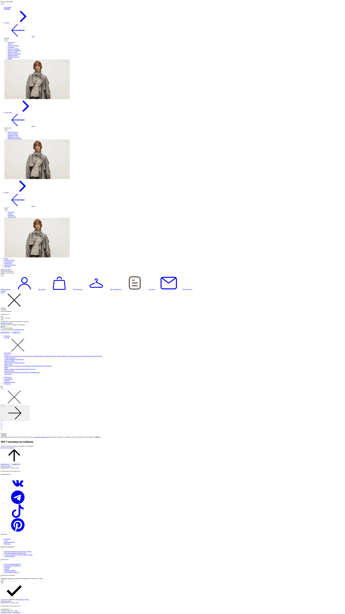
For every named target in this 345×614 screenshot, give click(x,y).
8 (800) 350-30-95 (19, 329)
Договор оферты (9, 556)
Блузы (38, 372)
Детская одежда (9, 371)
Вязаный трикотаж (13, 57)
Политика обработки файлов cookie (15, 553)
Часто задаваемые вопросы (12, 564)
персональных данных (22, 599)
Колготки (22, 362)
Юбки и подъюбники (14, 50)
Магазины (7, 383)
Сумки (10, 213)
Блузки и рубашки (13, 49)
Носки (6, 362)
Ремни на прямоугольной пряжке (14, 369)
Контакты (7, 544)
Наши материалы (9, 382)
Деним (10, 58)
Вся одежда (11, 42)
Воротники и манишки (15, 138)
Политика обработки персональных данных (17, 551)
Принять (97, 437)
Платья (10, 44)
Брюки (18, 372)
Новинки (7, 336)
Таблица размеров (9, 570)
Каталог (3, 326)
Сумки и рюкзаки (9, 358)
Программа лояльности (11, 572)
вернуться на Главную (7, 447)
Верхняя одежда (13, 55)
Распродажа (8, 374)
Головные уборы (13, 135)
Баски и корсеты (13, 133)
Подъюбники (24, 372)
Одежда (6, 354)
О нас (6, 540)
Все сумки (11, 212)
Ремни (6, 367)
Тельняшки (32, 372)
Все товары (7, 353)
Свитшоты (11, 47)
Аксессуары (8, 364)
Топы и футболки (13, 45)
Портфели (11, 215)
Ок (2, 582)
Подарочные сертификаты (12, 565)
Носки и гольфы (9, 361)
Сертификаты (8, 379)
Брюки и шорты (13, 52)
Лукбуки (7, 380)
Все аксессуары (12, 132)
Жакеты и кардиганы (14, 53)
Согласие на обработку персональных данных (18, 554)
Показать (3, 435)
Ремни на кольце (30, 369)
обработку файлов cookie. (42, 437)
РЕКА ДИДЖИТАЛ (11, 612)
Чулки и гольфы (14, 362)
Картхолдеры (12, 217)
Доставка (7, 567)
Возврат (6, 569)
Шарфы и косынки (13, 137)
